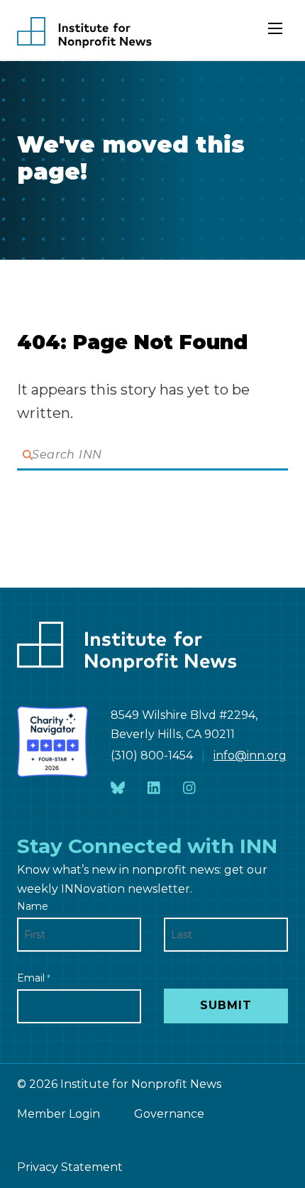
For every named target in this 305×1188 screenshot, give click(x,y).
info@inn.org (250, 755)
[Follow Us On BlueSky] (118, 789)
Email (33, 978)
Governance (169, 1114)
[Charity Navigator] (52, 741)
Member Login (58, 1114)
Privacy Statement (70, 1167)
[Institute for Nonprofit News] (84, 32)
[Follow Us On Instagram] (189, 789)
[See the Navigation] (277, 34)
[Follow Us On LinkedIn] (154, 789)
